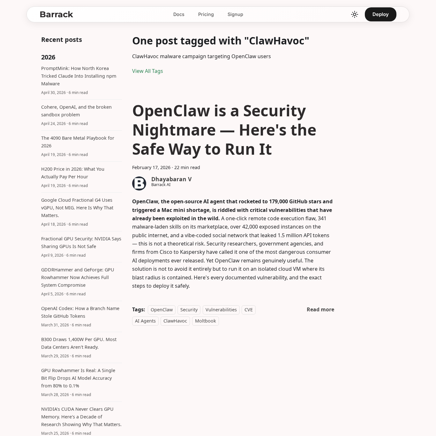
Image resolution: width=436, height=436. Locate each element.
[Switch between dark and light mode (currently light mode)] (355, 14)
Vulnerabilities (221, 310)
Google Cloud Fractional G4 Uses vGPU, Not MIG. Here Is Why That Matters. (77, 207)
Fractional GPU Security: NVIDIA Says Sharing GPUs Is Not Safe (81, 242)
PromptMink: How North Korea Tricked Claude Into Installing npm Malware (78, 76)
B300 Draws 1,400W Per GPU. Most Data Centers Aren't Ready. (79, 343)
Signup (235, 14)
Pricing (206, 14)
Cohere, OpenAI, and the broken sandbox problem (76, 111)
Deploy (380, 14)
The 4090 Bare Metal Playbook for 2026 (77, 142)
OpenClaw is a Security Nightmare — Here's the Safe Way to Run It (224, 129)
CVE (248, 310)
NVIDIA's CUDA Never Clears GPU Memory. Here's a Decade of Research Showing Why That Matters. (81, 416)
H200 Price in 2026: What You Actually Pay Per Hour (72, 173)
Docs (178, 14)
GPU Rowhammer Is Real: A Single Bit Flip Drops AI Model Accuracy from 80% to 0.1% (78, 378)
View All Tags (147, 70)
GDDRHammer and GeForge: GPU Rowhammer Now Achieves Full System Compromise (77, 277)
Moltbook (205, 321)
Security (189, 310)
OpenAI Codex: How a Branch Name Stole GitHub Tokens (80, 312)
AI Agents (145, 321)
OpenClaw (162, 310)
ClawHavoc (175, 321)
